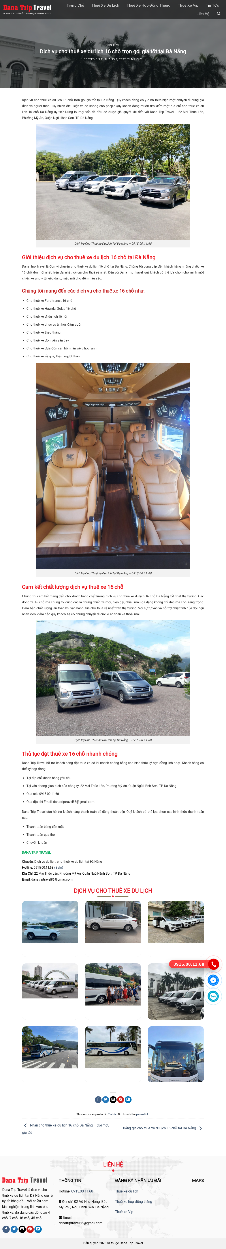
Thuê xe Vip (124, 1212)
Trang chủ (75, 5)
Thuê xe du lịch (105, 5)
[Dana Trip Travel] (27, 9)
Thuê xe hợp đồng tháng (148, 5)
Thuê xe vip (188, 5)
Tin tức (212, 5)
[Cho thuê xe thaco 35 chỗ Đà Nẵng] (176, 1054)
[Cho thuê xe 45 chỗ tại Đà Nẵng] (113, 1054)
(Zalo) (58, 868)
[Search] (218, 13)
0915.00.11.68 (82, 1191)
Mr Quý (136, 59)
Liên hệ (203, 13)
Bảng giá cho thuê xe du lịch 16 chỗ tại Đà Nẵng (160, 1128)
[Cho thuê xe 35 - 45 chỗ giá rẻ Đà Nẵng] (50, 1054)
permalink (142, 1114)
